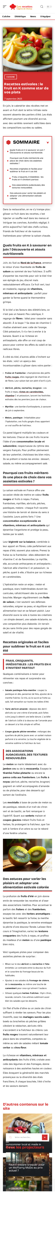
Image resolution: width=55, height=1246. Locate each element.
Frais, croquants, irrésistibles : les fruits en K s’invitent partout (27, 178)
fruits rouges (12, 377)
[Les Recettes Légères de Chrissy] (21, 6)
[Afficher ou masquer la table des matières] (44, 143)
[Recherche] (42, 6)
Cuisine (10, 77)
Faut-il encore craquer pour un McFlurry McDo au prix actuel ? (27, 1167)
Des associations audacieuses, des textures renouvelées (28, 186)
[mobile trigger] (5, 6)
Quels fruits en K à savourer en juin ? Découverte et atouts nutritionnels (27, 151)
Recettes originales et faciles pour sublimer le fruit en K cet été (26, 170)
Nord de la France (31, 262)
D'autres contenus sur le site (25, 1106)
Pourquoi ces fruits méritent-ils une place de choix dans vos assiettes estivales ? (26, 161)
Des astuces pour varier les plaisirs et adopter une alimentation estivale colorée (28, 196)
